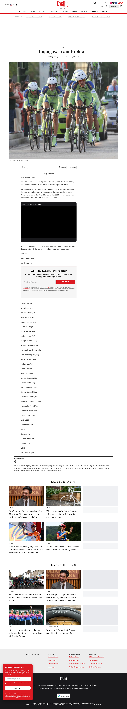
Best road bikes (74, 657)
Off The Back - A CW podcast (76, 17)
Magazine (84, 11)
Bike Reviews (93, 660)
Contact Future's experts (46, 685)
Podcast (94, 11)
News (24, 11)
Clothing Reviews (95, 667)
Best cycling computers (76, 667)
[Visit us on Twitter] (113, 3)
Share (25, 167)
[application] (49, 222)
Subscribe (113, 6)
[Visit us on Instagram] (111, 3)
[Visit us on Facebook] (116, 3)
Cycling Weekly (53, 57)
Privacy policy (80, 685)
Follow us (63, 167)
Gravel (74, 11)
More (104, 11)
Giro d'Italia (52, 660)
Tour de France (53, 657)
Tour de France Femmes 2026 (101, 17)
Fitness (65, 11)
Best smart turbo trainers (77, 663)
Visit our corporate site (87, 703)
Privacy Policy (24, 695)
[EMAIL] (15, 461)
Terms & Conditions (16, 696)
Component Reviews (96, 663)
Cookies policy (92, 685)
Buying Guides (54, 11)
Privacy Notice (26, 288)
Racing (32, 11)
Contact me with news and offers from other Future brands (18, 683)
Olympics (51, 667)
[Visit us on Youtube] (119, 3)
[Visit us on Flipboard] (121, 3)
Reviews (42, 11)
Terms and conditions (66, 685)
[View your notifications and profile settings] (16, 5)
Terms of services (45, 287)
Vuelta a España (53, 663)
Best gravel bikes (74, 660)
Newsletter (73, 167)
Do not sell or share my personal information (70, 689)
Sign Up (18, 688)
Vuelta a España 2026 (55, 17)
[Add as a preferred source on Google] (63, 696)
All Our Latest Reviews (96, 657)
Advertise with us (45, 689)
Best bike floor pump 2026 (34, 17)
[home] (20, 11)
